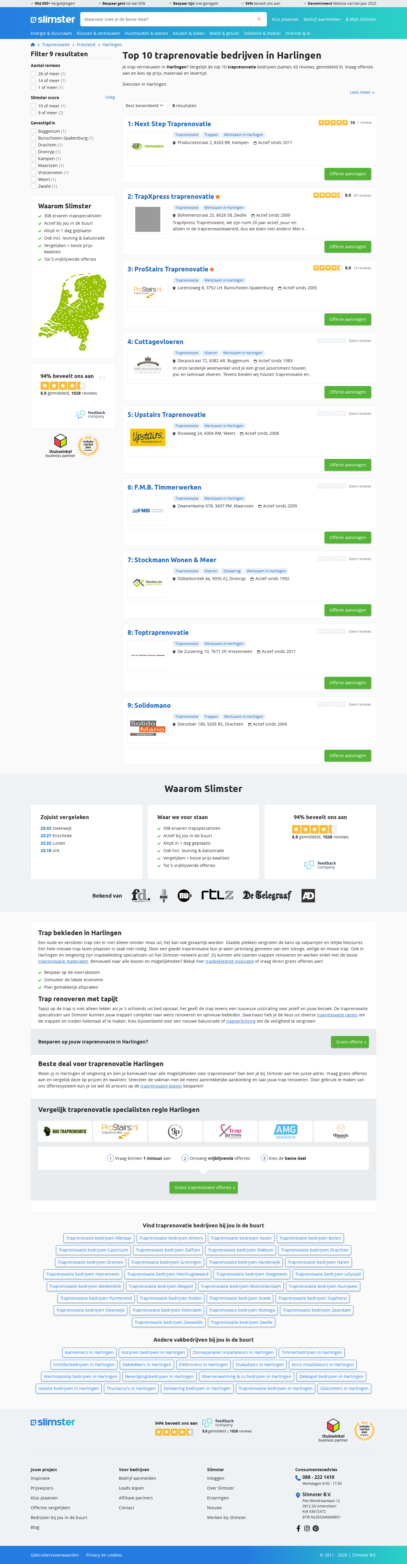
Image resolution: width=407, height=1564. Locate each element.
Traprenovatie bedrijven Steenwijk (90, 1310)
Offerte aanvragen (348, 173)
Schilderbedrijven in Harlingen (84, 1364)
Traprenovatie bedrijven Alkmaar (99, 1238)
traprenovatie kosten (161, 1086)
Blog (35, 1527)
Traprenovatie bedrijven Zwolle (242, 1322)
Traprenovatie (56, 44)
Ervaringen (218, 1498)
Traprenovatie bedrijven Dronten (90, 1262)
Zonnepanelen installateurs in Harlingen (233, 1352)
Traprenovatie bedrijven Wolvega (242, 1310)
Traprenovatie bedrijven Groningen (166, 1262)
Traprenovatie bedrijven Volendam (166, 1310)
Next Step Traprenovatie (172, 124)
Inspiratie (40, 1478)
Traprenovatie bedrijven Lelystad (328, 1274)
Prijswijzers (42, 1488)
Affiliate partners (136, 1498)
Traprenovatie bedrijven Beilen (310, 1238)
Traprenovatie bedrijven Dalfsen (168, 1250)
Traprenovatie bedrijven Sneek (240, 1298)
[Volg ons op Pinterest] (316, 1528)
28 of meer (52, 73)
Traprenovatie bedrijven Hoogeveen (252, 1274)
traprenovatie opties (337, 1015)
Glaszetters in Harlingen (344, 1388)
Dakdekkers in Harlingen (146, 1364)
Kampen (49, 158)
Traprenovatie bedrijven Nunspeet (323, 1286)
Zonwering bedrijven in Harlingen (197, 1388)
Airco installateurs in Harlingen (323, 1364)
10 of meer (52, 106)
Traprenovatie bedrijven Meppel (161, 1286)
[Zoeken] (259, 19)
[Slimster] (35, 44)
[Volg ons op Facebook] (298, 1528)
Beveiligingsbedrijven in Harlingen (159, 1376)
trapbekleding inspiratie (230, 961)
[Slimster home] (53, 18)
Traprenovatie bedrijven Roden (171, 1298)
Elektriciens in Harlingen (203, 1364)
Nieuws (214, 1507)
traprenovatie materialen (63, 961)
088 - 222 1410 (318, 1477)
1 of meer (50, 87)
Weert (47, 179)
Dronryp (49, 151)
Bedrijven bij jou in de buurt (59, 1517)
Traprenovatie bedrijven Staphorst (312, 1298)
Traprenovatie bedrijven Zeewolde (169, 1322)
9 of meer (50, 112)
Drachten (50, 145)
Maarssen (51, 165)
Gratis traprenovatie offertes (203, 1187)
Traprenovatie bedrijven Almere (171, 1238)
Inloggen (215, 1478)
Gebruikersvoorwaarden (55, 1555)
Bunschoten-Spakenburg (66, 138)
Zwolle (47, 186)
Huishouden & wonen (146, 33)
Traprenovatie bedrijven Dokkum (240, 1250)
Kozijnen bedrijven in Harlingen (153, 1352)
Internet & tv (297, 33)
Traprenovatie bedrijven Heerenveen (82, 1274)
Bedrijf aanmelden (322, 19)
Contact (126, 1507)
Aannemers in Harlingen (89, 1352)
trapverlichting (241, 1021)
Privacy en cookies (104, 1555)
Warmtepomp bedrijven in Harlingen (80, 1376)
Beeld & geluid (224, 33)
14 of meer (52, 80)
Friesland (86, 44)
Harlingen (112, 44)
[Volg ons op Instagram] (307, 1528)
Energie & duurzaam (51, 33)
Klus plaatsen (285, 19)
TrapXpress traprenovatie (174, 196)
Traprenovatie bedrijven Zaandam (317, 1310)
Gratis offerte (349, 1042)
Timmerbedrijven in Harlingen (312, 1352)
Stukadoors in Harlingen (260, 1364)
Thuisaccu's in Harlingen (131, 1388)
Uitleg (110, 97)
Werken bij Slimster (226, 1517)
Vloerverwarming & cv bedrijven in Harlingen (246, 1376)
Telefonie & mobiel (262, 33)
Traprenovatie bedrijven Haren (318, 1262)
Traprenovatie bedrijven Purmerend (96, 1298)
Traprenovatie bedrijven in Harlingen (276, 1388)
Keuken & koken (189, 33)
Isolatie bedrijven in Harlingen (68, 1388)
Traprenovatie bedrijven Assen (241, 1238)
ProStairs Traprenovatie (171, 269)
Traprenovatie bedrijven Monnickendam (241, 1286)
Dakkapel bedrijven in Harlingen (331, 1376)
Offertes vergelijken (50, 1507)
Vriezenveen (53, 172)
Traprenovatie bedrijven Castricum (93, 1250)
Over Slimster (220, 1488)
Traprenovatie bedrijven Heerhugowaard (168, 1274)
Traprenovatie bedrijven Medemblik (85, 1286)
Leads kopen (131, 1488)
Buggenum (52, 131)
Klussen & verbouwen (98, 33)
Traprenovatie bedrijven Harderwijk (244, 1262)
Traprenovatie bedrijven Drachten (315, 1250)
